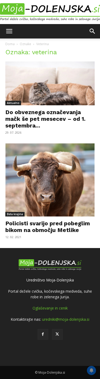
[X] (57, 334)
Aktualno (13, 103)
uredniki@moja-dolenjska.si (65, 319)
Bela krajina (15, 214)
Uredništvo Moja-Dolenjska (50, 280)
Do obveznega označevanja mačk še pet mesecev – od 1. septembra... (45, 119)
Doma (10, 44)
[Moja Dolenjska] (50, 12)
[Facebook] (43, 334)
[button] (9, 31)
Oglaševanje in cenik (50, 308)
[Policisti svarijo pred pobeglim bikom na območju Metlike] (50, 179)
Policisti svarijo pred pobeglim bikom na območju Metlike (47, 226)
